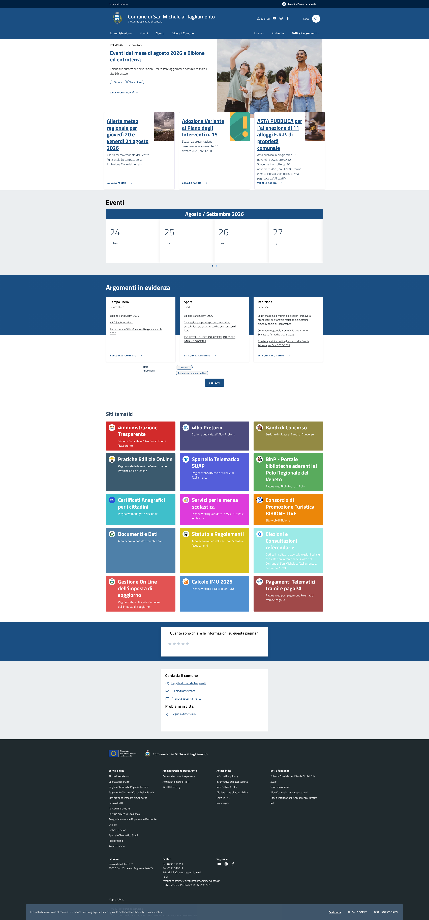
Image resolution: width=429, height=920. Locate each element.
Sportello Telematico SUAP (123, 835)
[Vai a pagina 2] (216, 266)
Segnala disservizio (119, 782)
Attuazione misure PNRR (176, 782)
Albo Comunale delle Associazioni (289, 792)
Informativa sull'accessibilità (232, 782)
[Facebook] (286, 18)
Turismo (259, 33)
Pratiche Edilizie (117, 830)
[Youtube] (273, 18)
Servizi (160, 33)
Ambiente (278, 33)
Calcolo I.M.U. (116, 803)
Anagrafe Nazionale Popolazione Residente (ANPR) (133, 822)
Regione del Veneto (118, 4)
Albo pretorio (116, 841)
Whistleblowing (171, 787)
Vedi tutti (214, 383)
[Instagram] (279, 18)
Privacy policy (154, 912)
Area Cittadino (117, 846)
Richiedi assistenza (119, 776)
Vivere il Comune (183, 33)
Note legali (223, 803)
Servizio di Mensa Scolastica (124, 814)
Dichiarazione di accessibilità (232, 792)
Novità (144, 33)
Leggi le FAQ (223, 798)
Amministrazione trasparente (179, 776)
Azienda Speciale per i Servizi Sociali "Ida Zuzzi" (292, 779)
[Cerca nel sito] (316, 19)
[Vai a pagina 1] (212, 266)
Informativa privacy (227, 776)
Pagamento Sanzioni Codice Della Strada (131, 792)
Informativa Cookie (227, 787)
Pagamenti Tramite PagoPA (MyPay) (128, 787)
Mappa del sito (116, 899)
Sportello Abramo (280, 787)
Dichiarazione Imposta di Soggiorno (128, 798)
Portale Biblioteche (119, 808)
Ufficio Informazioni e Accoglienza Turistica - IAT (294, 800)
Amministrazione (121, 33)
